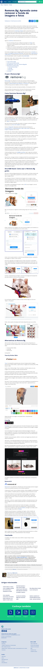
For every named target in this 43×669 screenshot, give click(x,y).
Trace (6, 363)
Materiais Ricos (10, 616)
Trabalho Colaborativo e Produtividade (9, 645)
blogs (31, 42)
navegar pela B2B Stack (21, 557)
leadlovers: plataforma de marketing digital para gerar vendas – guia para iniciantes (35, 597)
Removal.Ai (7, 486)
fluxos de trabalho (16, 124)
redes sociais (27, 128)
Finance (3, 661)
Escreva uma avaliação (35, 645)
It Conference (18, 616)
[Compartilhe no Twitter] (35, 21)
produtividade (26, 56)
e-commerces (26, 83)
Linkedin (30, 21)
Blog (2, 4)
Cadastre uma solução (35, 646)
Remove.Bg (7, 80)
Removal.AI (10, 69)
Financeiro (4, 649)
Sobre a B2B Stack (34, 643)
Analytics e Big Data (9, 129)
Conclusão (9, 71)
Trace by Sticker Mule (12, 67)
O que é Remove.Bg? (11, 61)
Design (10, 4)
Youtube (33, 616)
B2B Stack (2, 626)
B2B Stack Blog (2, 2)
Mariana (14, 569)
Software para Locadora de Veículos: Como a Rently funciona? (23, 565)
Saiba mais (4, 656)
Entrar (3, 657)
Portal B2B (15, 1)
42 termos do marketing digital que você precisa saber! (20, 597)
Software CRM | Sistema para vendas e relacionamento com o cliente (14, 648)
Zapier (8, 121)
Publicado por (12, 572)
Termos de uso (33, 649)
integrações (10, 127)
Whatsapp (37, 21)
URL (25, 184)
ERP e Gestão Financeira (6, 646)
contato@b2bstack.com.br (15, 634)
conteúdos (33, 52)
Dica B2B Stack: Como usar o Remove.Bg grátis (17, 64)
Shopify (20, 509)
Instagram (25, 616)
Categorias (6, 4)
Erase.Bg (10, 68)
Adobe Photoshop (14, 119)
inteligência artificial (21, 152)
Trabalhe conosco (34, 651)
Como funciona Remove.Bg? (13, 63)
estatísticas (11, 40)
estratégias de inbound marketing (15, 53)
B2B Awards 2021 (5, 659)
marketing (17, 30)
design (21, 30)
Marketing (3, 643)
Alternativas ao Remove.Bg (12, 65)
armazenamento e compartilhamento (13, 128)
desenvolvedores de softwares (15, 83)
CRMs (22, 128)
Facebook (32, 21)
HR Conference (4, 662)
